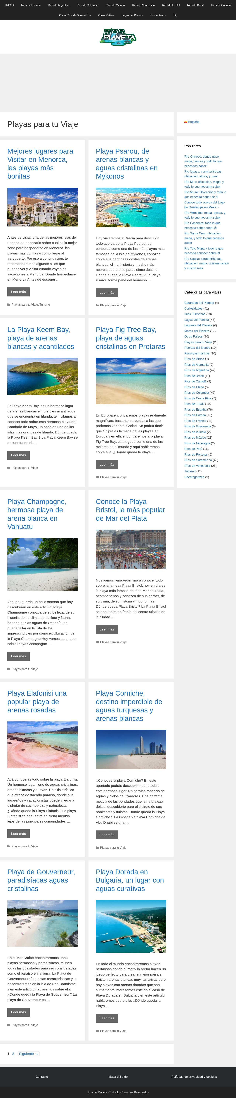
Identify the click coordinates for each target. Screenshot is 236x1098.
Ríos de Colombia (87, 5)
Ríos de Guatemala (197, 426)
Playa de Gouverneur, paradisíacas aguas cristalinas (41, 880)
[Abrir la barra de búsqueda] (174, 15)
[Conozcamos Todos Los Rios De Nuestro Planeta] (118, 37)
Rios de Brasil (195, 5)
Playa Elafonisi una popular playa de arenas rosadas (37, 701)
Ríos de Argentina (58, 5)
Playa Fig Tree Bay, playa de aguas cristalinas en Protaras (130, 338)
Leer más (20, 293)
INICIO (9, 5)
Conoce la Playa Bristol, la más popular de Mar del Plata (130, 510)
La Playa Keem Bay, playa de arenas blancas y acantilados (40, 338)
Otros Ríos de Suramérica (75, 15)
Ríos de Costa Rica (197, 398)
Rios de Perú (193, 449)
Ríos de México (115, 5)
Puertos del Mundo (197, 347)
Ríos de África (194, 359)
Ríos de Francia (195, 421)
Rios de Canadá (221, 5)
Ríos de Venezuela (143, 5)
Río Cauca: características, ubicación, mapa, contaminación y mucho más (206, 263)
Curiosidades (193, 308)
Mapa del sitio (118, 1076)
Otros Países (106, 15)
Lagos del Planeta (132, 15)
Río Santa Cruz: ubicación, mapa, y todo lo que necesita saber (204, 238)
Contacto (42, 1076)
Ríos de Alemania (196, 364)
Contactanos (158, 15)
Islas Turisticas (194, 314)
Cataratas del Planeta (199, 303)
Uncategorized (194, 477)
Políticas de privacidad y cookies (194, 1076)
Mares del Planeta (196, 331)
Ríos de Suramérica (198, 460)
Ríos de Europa (195, 415)
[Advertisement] (118, 81)
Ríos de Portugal (195, 454)
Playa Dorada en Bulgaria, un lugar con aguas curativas (130, 880)
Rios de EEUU (171, 5)
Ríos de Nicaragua (197, 443)
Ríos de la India (195, 432)
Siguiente (28, 1054)
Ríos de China (194, 387)
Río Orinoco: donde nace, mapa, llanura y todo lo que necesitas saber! (203, 161)
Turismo (44, 304)
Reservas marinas (197, 353)
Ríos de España (31, 5)
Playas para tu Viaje (25, 304)
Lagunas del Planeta (198, 325)
